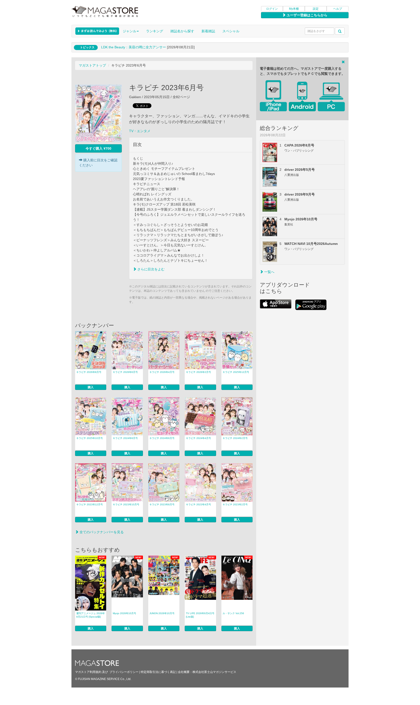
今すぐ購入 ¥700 (98, 148)
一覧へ (268, 272)
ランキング (154, 31)
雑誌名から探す (182, 31)
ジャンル (129, 31)
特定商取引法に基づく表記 (158, 672)
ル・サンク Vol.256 (233, 613)
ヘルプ (337, 8)
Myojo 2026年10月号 (124, 613)
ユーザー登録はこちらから (306, 15)
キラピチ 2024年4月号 (198, 438)
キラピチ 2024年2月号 (235, 438)
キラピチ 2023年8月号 (162, 504)
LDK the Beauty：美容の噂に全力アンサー (133, 47)
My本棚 (294, 8)
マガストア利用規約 (88, 672)
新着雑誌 (208, 31)
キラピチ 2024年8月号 (125, 438)
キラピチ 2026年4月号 (162, 372)
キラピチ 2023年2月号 (235, 504)
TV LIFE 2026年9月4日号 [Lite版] (200, 615)
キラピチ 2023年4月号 (198, 504)
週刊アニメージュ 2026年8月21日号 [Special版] (90, 615)
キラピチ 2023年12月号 (89, 504)
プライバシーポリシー (124, 672)
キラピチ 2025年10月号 (89, 438)
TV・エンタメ (139, 131)
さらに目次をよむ (150, 269)
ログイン (272, 8)
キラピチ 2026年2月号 (198, 372)
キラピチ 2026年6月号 (125, 372)
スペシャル (230, 31)
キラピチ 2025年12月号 (236, 372)
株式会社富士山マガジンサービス (214, 672)
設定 (316, 8)
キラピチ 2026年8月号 (88, 372)
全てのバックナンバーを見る (101, 532)
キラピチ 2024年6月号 (162, 438)
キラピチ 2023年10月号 (126, 504)
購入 (91, 387)
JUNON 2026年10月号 (162, 613)
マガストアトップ (92, 65)
